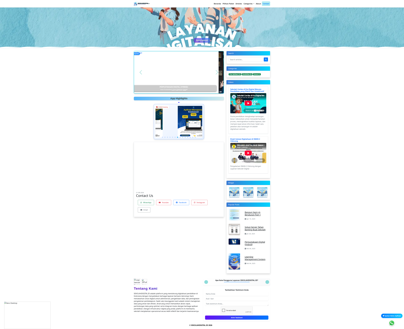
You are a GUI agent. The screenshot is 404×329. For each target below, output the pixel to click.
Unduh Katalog (163, 107)
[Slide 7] (177, 137)
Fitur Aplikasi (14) (235, 74)
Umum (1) (257, 74)
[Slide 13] (192, 137)
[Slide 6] (175, 137)
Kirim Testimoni (237, 318)
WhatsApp (147, 202)
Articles (239, 4)
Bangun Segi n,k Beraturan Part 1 (253, 213)
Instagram (200, 202)
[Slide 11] (187, 137)
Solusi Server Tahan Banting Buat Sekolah (255, 228)
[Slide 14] (195, 137)
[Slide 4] (184, 90)
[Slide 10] (185, 137)
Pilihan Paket (228, 4)
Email (145, 210)
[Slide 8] (180, 137)
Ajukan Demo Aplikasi (392, 316)
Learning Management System (255, 258)
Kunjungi (141, 53)
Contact (266, 4)
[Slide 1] (173, 90)
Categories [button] (248, 4)
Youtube (165, 202)
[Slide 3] (180, 90)
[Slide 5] (172, 137)
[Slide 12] (190, 137)
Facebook (182, 202)
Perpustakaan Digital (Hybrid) (255, 243)
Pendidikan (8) (247, 74)
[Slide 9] (182, 137)
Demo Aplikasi (202, 40)
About (258, 4)
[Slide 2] (177, 90)
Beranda (217, 4)
